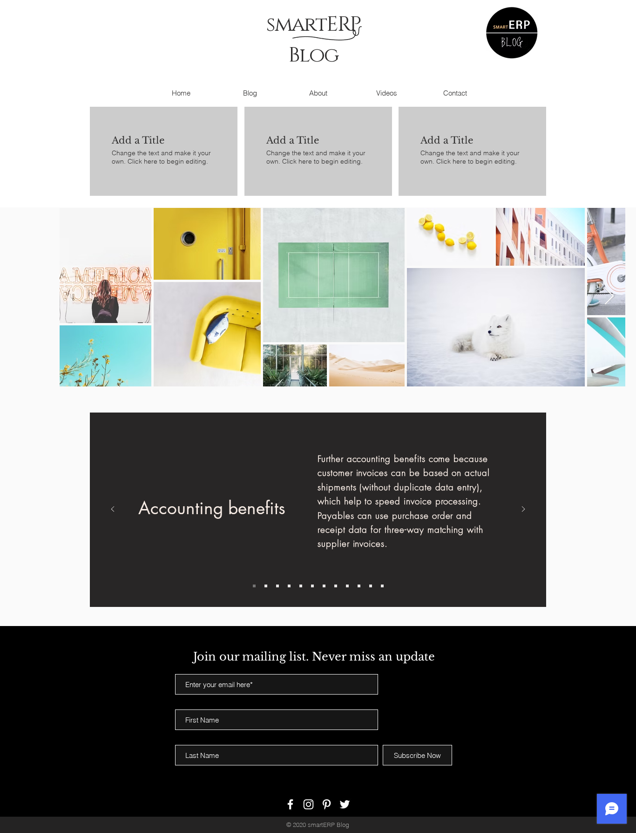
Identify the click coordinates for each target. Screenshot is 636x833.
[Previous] (112, 510)
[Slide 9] (347, 586)
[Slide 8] (335, 586)
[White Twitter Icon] (345, 804)
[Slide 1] (254, 586)
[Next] (523, 510)
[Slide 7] (324, 586)
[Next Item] (609, 297)
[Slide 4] (289, 586)
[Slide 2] (265, 586)
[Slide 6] (312, 586)
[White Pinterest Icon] (326, 804)
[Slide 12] (382, 586)
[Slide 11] (370, 586)
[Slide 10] (359, 586)
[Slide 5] (300, 586)
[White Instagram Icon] (308, 804)
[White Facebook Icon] (290, 804)
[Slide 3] (277, 586)
